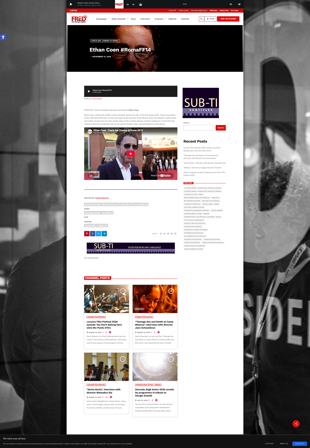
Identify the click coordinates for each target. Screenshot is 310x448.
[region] (155, 441)
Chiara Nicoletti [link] (92, 204)
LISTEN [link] (73, 10)
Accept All (299, 444)
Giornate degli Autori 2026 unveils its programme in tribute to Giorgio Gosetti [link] (154, 392)
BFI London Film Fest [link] (192, 201)
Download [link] (97, 98)
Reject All (284, 444)
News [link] (89, 309)
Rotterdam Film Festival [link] (194, 233)
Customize (269, 444)
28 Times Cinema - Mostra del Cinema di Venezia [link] (202, 191)
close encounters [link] (111, 204)
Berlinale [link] (216, 198)
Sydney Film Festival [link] (212, 240)
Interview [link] (139, 309)
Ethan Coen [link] (126, 204)
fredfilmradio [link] (102, 198)
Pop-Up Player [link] (228, 19)
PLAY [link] (210, 18)
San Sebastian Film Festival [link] (195, 236)
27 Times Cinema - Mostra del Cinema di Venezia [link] (202, 188)
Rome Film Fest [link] (141, 204)
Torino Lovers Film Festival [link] (213, 243)
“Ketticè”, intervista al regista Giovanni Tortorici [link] (202, 168)
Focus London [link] (217, 211)
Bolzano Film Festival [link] (211, 201)
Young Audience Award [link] (193, 249)
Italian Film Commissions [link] (194, 220)
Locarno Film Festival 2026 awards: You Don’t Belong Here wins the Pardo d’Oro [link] (104, 324)
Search (186, 123)
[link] (3, 37)
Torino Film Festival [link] (192, 243)
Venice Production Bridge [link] (194, 246)
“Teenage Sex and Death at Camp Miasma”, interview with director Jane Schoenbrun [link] (154, 324)
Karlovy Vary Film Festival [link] (194, 223)
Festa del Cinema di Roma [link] (105, 41)
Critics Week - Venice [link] (210, 204)
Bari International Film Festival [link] (197, 198)
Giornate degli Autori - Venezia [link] (148, 385)
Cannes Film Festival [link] (144, 317)
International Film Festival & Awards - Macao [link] (202, 217)
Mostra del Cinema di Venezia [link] (196, 230)
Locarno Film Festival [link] (96, 317)
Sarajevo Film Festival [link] (193, 240)
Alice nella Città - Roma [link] (193, 195)
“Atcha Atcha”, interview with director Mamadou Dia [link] (103, 391)
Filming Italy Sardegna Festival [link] (196, 211)
